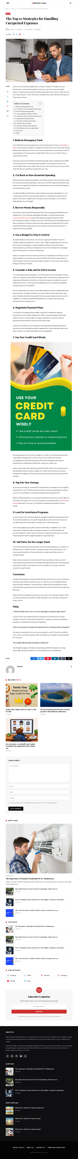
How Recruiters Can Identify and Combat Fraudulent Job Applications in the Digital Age (20, 746)
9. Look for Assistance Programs (26, 126)
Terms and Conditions (56, 1147)
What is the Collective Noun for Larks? (28, 1118)
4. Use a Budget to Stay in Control (26, 114)
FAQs (17, 133)
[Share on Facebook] (13, 34)
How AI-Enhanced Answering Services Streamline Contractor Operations (39, 900)
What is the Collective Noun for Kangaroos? (29, 1108)
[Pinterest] (8, 106)
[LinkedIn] (8, 101)
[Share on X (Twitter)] (16, 34)
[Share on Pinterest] (19, 34)
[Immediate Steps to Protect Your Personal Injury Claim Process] (10, 891)
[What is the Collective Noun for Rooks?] (9, 1132)
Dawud (13, 29)
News (8, 13)
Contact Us (40, 1147)
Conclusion (19, 130)
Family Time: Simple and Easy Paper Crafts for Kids (21, 710)
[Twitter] (8, 96)
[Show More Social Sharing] (23, 34)
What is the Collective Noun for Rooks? (28, 1129)
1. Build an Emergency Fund (24, 106)
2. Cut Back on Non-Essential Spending (28, 109)
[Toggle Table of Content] (39, 103)
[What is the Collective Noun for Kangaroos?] (9, 1110)
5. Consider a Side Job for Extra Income (28, 116)
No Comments (28, 29)
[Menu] (8, 3)
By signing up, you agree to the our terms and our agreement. (40, 1016)
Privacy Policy (50, 1016)
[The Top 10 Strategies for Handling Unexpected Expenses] (39, 60)
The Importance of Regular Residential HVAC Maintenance (30, 878)
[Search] (70, 3)
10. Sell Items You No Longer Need (27, 128)
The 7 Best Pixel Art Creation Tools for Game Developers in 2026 (36, 910)
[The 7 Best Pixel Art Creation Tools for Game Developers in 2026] (10, 913)
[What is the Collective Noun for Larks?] (9, 1121)
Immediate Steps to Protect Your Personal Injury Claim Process (36, 889)
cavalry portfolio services (22, 218)
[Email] (8, 111)
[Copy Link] (8, 116)
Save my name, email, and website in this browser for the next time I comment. (33, 803)
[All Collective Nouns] (39, 3)
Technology (9, 875)
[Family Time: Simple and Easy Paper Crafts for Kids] (22, 695)
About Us (30, 1147)
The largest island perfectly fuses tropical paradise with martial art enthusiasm (55, 710)
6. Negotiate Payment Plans (24, 118)
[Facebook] (8, 91)
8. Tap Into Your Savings (23, 123)
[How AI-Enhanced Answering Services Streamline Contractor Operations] (10, 902)
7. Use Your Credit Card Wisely (25, 121)
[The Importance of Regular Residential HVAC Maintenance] (39, 848)
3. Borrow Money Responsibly (24, 111)
